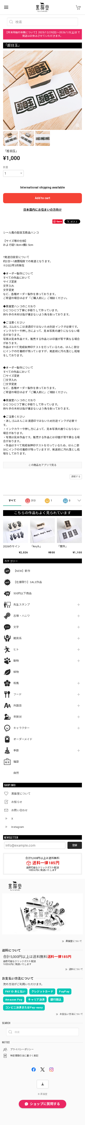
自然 (16, 772)
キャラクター (21, 728)
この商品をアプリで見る (42, 465)
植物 (16, 671)
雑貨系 (17, 638)
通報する (75, 476)
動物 (16, 660)
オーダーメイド (22, 739)
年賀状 (17, 716)
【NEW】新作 (21, 570)
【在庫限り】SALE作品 (27, 582)
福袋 (16, 761)
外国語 (17, 705)
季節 (16, 750)
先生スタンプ (21, 604)
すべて (12, 500)
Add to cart (42, 198)
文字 (16, 627)
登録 (74, 845)
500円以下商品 (22, 593)
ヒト (16, 649)
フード (17, 694)
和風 (16, 683)
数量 (5, 167)
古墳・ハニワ (21, 615)
